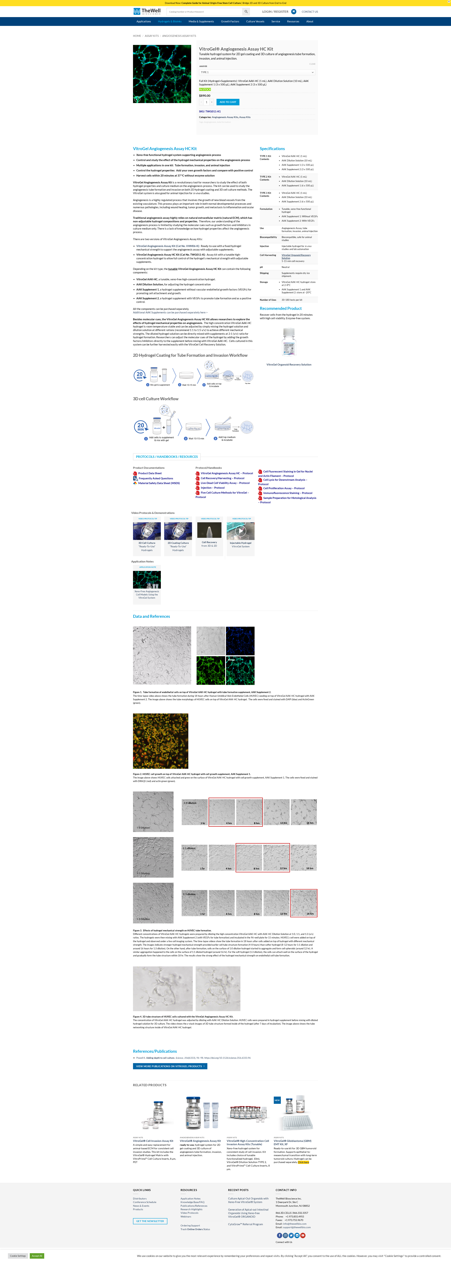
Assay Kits (152, 35)
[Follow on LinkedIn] (297, 1235)
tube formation (224, 122)
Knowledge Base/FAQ (192, 1202)
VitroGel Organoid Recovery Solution (289, 364)
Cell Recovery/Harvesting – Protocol (222, 478)
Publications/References (194, 1205)
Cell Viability (221, 482)
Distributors (140, 1198)
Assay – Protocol (239, 482)
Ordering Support (190, 1225)
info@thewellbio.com (295, 1223)
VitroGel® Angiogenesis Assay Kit (200, 1140)
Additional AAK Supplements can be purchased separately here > (170, 312)
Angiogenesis (210, 122)
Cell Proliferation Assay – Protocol (284, 488)
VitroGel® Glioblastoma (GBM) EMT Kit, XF (292, 1142)
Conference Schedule (144, 1202)
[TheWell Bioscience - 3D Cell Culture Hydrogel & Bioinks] (147, 11)
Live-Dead (207, 482)
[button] (275, 11)
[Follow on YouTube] (302, 1235)
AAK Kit (203, 66)
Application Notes (190, 1198)
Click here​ (303, 1162)
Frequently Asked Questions (156, 478)
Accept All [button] (37, 1255)
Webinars (186, 1216)
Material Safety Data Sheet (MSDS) (159, 483)
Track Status (195, 1229)
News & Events (141, 1205)
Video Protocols (189, 1212)
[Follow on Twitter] (291, 1235)
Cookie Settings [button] (18, 1255)
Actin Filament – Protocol (278, 475)
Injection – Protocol (213, 487)
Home (137, 35)
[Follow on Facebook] (279, 1235)
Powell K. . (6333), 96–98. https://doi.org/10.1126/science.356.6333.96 (193, 1057)
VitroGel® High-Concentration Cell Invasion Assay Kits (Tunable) (248, 1142)
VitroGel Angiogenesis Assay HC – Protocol (227, 473)
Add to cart (228, 101)
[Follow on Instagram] (285, 1235)
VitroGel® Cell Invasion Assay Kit (153, 1140)
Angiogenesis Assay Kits (179, 35)
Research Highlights (191, 1209)
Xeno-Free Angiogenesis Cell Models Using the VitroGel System (147, 594)
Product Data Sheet (150, 473)
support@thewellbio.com (297, 1227)
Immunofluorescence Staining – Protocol (287, 492)
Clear (312, 64)
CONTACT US (310, 11)
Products (138, 1209)
